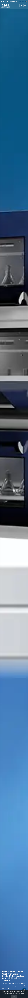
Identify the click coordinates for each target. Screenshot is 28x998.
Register (15, 1)
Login (10, 1)
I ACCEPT (14, 996)
